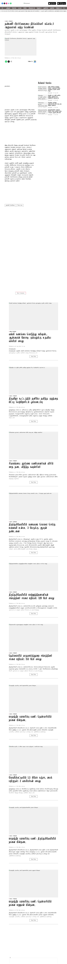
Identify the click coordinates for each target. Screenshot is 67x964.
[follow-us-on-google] (34, 61)
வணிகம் (52, 8)
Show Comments (20, 293)
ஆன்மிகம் (45, 8)
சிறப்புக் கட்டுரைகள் (61, 8)
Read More (33, 356)
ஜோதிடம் (39, 8)
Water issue (19, 205)
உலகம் (19, 8)
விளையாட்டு (32, 8)
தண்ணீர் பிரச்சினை (10, 205)
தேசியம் (14, 8)
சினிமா (25, 8)
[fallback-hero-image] (43, 89)
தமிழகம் (8, 8)
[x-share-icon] (9, 62)
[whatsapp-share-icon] (6, 62)
